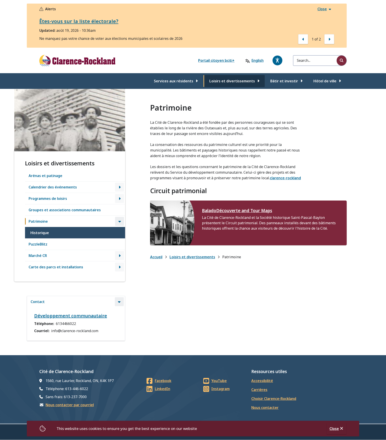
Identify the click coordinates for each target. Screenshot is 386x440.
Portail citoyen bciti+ (216, 60)
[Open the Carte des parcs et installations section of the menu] (119, 267)
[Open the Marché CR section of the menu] (119, 255)
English (258, 60)
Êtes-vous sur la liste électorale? (78, 21)
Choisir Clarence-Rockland (273, 398)
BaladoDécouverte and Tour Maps (237, 211)
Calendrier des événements (53, 187)
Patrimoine (38, 221)
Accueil (156, 256)
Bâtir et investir (284, 81)
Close (334, 428)
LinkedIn (162, 388)
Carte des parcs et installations (56, 267)
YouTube (219, 380)
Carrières (259, 389)
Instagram (220, 388)
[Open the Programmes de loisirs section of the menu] (119, 198)
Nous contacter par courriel (70, 404)
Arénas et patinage (45, 175)
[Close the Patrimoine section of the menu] (119, 221)
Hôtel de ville (324, 81)
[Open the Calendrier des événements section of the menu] (119, 187)
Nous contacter (265, 407)
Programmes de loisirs (48, 198)
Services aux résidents (173, 81)
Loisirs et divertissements (232, 81)
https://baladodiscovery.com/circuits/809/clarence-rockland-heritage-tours (172, 206)
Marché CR (38, 255)
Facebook (163, 380)
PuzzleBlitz (38, 244)
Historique (39, 232)
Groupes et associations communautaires (65, 209)
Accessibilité (262, 380)
